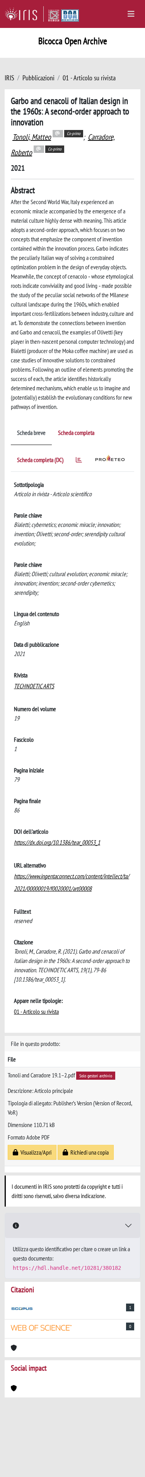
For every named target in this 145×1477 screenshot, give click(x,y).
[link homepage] (24, 14)
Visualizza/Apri (34, 1152)
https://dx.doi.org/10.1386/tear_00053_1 (57, 842)
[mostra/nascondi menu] (131, 14)
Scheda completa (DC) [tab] (40, 460)
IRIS (9, 77)
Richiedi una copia (88, 1152)
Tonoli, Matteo (31, 137)
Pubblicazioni (38, 77)
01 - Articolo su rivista (89, 77)
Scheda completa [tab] (76, 432)
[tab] (79, 461)
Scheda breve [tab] (31, 432)
